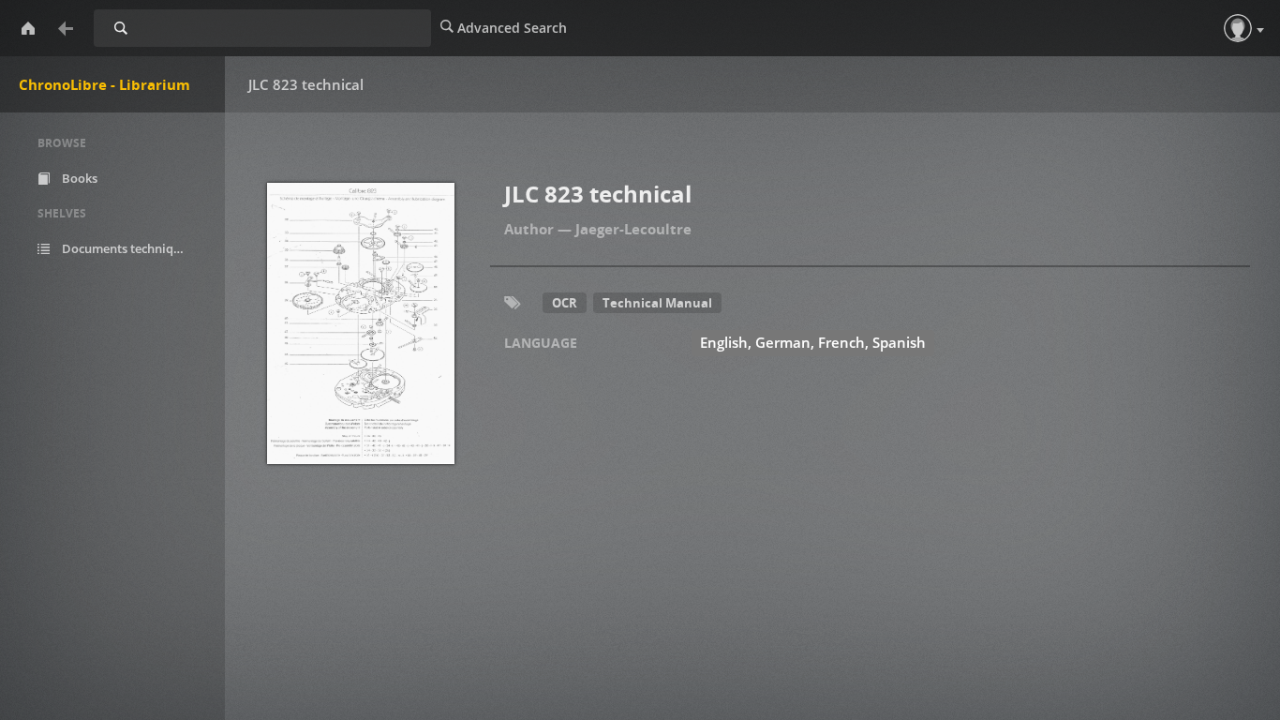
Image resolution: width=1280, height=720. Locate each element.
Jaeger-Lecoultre (633, 228)
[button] (1238, 28)
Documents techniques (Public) (135, 248)
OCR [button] (564, 302)
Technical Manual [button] (657, 302)
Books (78, 178)
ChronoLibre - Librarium (104, 84)
